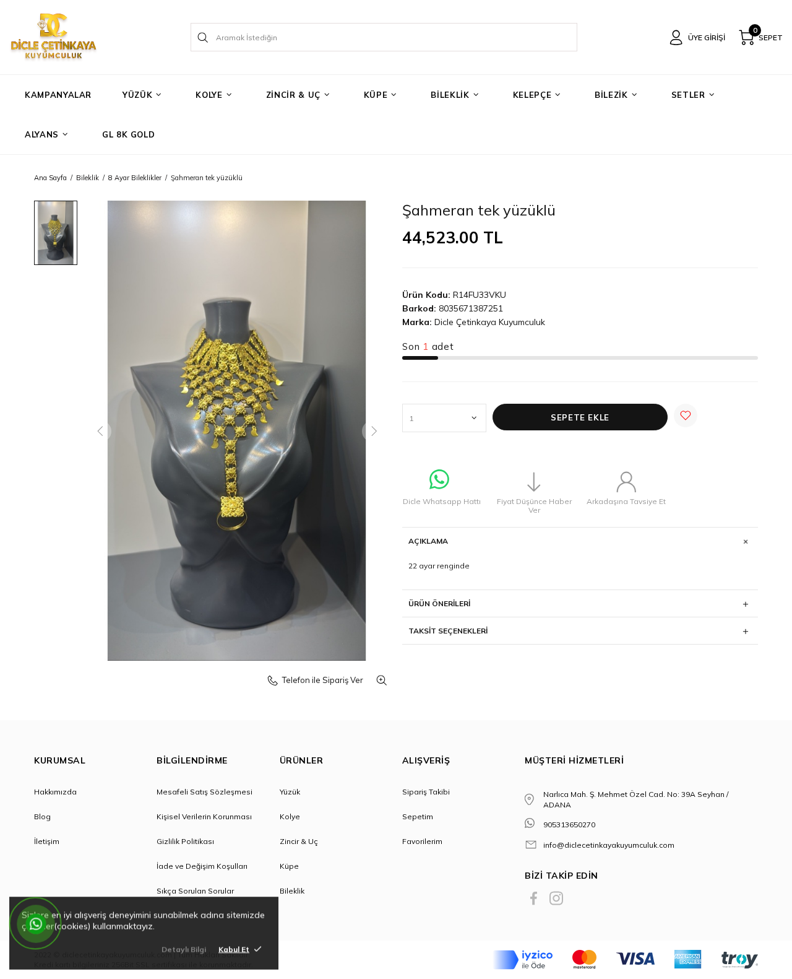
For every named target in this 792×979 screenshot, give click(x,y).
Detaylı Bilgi (183, 949)
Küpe (289, 866)
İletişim (46, 841)
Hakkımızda (55, 791)
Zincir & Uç (299, 841)
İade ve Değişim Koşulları (202, 866)
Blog (42, 816)
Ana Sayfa (50, 177)
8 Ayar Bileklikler (134, 177)
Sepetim (417, 816)
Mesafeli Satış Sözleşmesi (204, 791)
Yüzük (290, 791)
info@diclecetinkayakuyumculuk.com (608, 845)
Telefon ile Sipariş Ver (322, 680)
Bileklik (87, 177)
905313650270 (569, 824)
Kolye (290, 816)
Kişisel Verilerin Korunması (204, 816)
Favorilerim (422, 841)
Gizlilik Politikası (185, 841)
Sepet (768, 35)
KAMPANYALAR (58, 95)
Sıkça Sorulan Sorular (195, 890)
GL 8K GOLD (128, 134)
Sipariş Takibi (426, 791)
